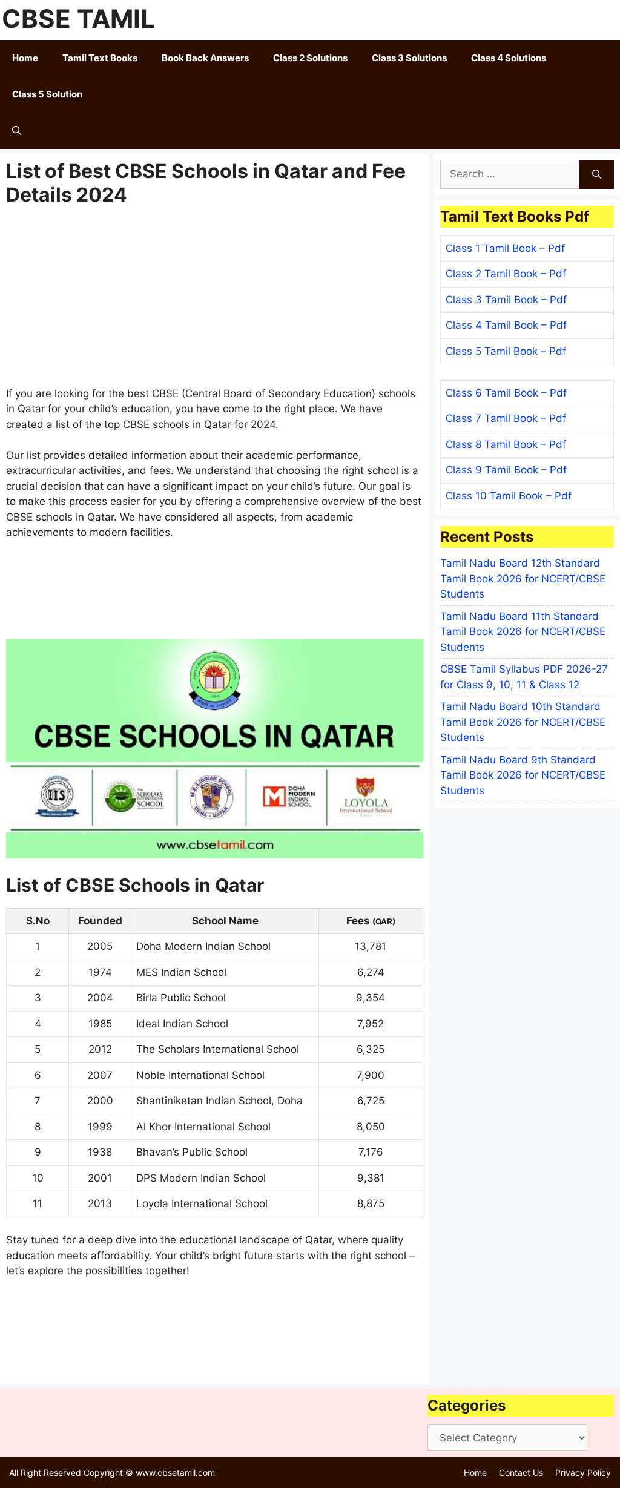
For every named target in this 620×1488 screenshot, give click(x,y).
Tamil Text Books (99, 58)
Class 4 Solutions (508, 58)
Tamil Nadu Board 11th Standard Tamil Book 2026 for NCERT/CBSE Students (522, 631)
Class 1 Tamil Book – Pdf (505, 248)
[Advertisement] (214, 296)
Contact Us (521, 1472)
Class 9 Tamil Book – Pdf (506, 470)
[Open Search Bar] (16, 131)
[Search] (596, 174)
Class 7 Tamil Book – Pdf (506, 418)
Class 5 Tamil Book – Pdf (506, 351)
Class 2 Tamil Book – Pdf (506, 274)
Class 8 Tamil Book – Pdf (506, 444)
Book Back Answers (205, 58)
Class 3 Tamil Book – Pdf (506, 300)
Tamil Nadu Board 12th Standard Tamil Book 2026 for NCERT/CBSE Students (522, 578)
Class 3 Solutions (409, 58)
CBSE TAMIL (78, 18)
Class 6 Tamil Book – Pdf (506, 393)
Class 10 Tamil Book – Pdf (509, 496)
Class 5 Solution (47, 94)
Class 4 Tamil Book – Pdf (506, 325)
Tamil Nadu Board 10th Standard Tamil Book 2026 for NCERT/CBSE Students (522, 721)
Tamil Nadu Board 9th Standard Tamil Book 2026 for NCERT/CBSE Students (522, 775)
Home (25, 58)
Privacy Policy (583, 1472)
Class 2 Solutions (310, 58)
